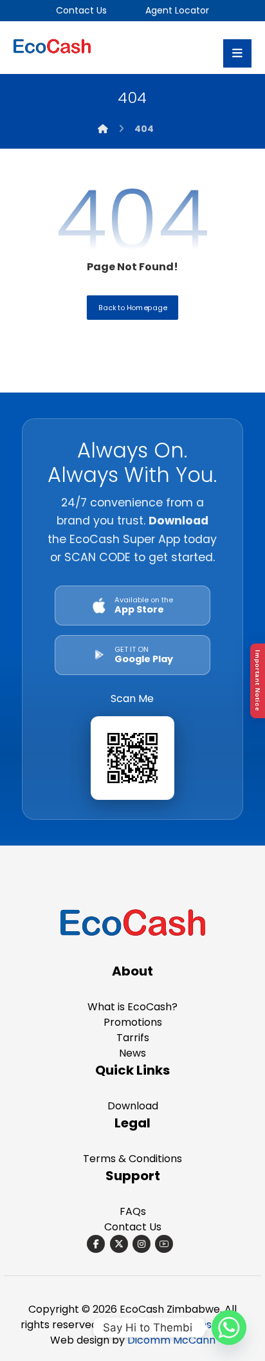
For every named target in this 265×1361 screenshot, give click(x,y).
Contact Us (81, 10)
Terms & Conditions (132, 1158)
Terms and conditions (157, 1324)
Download (132, 1105)
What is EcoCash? (132, 1006)
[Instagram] (141, 1244)
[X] (119, 1244)
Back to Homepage (132, 306)
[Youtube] (164, 1244)
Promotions (133, 1022)
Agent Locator (176, 10)
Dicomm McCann (171, 1340)
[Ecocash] (52, 47)
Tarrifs (132, 1037)
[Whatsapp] (229, 1327)
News (132, 1053)
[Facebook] (96, 1244)
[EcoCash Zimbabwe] (133, 924)
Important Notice (257, 681)
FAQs (133, 1211)
